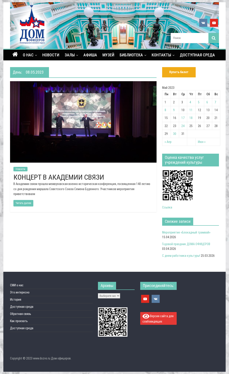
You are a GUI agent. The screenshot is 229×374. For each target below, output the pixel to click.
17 (182, 118)
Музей (108, 55)
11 (191, 110)
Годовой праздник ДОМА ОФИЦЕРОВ (186, 244)
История (15, 299)
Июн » (202, 142)
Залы (70, 55)
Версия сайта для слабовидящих (158, 318)
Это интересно (20, 292)
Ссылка (167, 207)
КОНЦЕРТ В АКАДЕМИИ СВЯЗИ (58, 177)
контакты (161, 55)
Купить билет (179, 72)
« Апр (168, 142)
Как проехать (19, 321)
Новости (50, 55)
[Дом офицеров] (15, 55)
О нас (28, 55)
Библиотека (131, 55)
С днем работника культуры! (181, 255)
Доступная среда (197, 55)
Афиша (90, 55)
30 (174, 134)
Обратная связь (20, 314)
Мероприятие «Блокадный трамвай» (186, 232)
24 (182, 126)
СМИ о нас (16, 285)
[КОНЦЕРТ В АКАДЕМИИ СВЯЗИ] (83, 84)
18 (191, 118)
